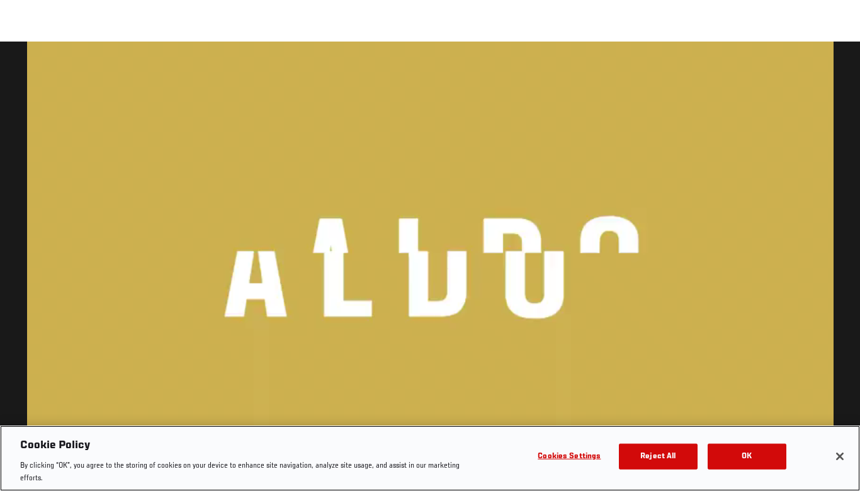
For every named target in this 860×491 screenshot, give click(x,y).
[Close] (840, 456)
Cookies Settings (569, 457)
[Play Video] (430, 268)
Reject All (658, 457)
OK (747, 457)
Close (836, 66)
